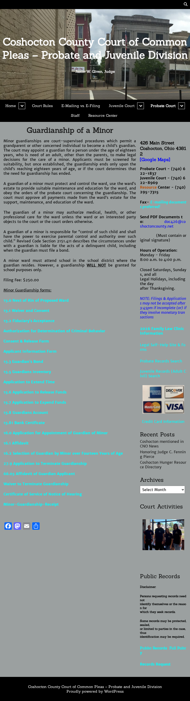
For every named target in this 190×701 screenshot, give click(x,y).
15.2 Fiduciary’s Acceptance (28, 320)
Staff (75, 115)
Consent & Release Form (26, 341)
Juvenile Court (122, 105)
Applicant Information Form (30, 351)
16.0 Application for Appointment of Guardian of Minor (55, 433)
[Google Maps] (155, 159)
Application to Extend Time (29, 382)
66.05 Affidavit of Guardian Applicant (39, 473)
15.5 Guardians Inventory (27, 371)
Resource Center (102, 115)
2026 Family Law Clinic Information (162, 331)
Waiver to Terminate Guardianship (35, 484)
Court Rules (42, 105)
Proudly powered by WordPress (95, 691)
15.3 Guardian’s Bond (23, 361)
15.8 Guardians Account (25, 412)
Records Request (155, 664)
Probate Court (163, 105)
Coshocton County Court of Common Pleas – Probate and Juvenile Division (95, 48)
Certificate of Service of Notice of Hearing (42, 494)
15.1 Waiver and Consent (26, 310)
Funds (60, 402)
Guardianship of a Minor (70, 130)
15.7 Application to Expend (28, 402)
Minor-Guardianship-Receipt (31, 504)
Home (10, 105)
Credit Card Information (163, 421)
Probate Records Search (161, 361)
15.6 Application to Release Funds (34, 392)
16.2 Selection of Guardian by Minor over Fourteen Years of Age (63, 453)
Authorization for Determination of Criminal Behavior (54, 331)
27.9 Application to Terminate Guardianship (45, 463)
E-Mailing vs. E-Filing (80, 105)
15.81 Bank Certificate (24, 422)
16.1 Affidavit (15, 443)
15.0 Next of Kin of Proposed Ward (36, 300)
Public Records (154, 648)
